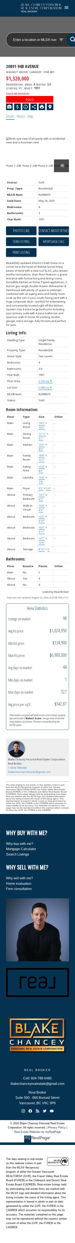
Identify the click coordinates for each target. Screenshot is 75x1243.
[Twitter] (45, 1111)
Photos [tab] (21, 116)
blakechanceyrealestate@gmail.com (29, 772)
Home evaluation (18, 883)
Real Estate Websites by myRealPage (37, 1131)
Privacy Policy (57, 1127)
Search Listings (17, 854)
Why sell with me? (19, 878)
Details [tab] (10, 116)
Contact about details (54, 230)
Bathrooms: (15, 559)
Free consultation (19, 889)
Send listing (21, 241)
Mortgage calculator (54, 241)
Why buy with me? (19, 843)
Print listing (21, 252)
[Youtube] (52, 1111)
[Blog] (37, 1111)
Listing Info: (16, 333)
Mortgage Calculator (21, 849)
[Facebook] (30, 1111)
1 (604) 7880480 (17, 768)
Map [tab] (30, 116)
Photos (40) (21, 230)
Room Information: (22, 409)
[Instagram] (23, 1111)
